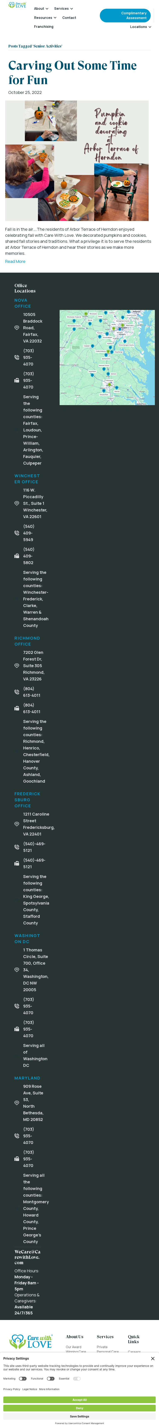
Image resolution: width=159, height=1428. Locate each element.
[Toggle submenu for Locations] (149, 26)
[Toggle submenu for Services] (71, 8)
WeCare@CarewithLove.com (27, 1257)
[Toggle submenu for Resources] (55, 17)
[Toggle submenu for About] (47, 8)
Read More (15, 261)
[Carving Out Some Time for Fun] (77, 160)
